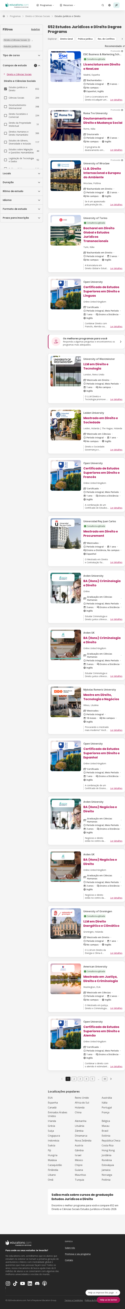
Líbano (52, 1174)
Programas (46, 5)
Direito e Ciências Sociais (19, 74)
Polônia (106, 1179)
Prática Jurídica (85, 38)
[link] (67, 16)
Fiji (49, 1150)
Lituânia (79, 1126)
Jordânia (106, 1155)
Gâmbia (79, 1150)
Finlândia (53, 1170)
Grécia (51, 1126)
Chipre (78, 1165)
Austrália (107, 1097)
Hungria (52, 1155)
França (105, 1112)
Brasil (105, 1130)
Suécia (51, 1145)
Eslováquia (108, 1165)
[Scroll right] (122, 39)
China (78, 1112)
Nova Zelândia (83, 1140)
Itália (104, 1102)
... (98, 1079)
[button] (17, 40)
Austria (79, 1145)
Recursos (68, 5)
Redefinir (35, 29)
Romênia (107, 1160)
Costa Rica (107, 1145)
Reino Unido (82, 1097)
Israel (78, 1155)
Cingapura (54, 1135)
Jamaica (106, 1170)
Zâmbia (79, 1130)
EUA (50, 1097)
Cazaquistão (55, 1165)
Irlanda (52, 1121)
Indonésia (53, 1140)
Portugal (107, 1107)
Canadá (52, 1107)
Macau (105, 1126)
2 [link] (74, 1078)
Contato (69, 1260)
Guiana (79, 1170)
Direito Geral (66, 38)
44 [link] (105, 1078)
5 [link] (92, 1078)
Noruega (107, 1174)
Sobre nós (70, 1247)
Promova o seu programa (78, 1254)
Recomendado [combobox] (113, 46)
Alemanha (80, 1121)
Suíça (51, 1130)
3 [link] (80, 1078)
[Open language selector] (109, 5)
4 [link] (86, 1078)
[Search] (102, 5)
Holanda (79, 1107)
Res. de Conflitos (106, 38)
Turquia (79, 1179)
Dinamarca (81, 1135)
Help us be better (108, 1299)
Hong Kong (108, 1150)
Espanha (53, 1102)
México (79, 1160)
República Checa (111, 1140)
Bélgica (106, 1121)
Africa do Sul (82, 1102)
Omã (50, 1179)
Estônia (106, 1135)
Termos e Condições (73, 1300)
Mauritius (80, 1174)
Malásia (52, 1160)
